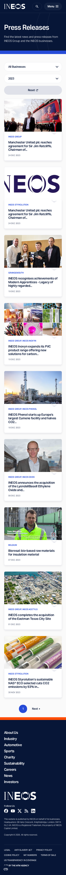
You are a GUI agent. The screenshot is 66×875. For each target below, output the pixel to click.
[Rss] (26, 811)
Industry (10, 738)
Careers (10, 769)
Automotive (13, 745)
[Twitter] (20, 811)
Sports (9, 751)
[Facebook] (6, 811)
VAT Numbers (30, 855)
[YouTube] (13, 811)
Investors (11, 782)
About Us (11, 732)
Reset (31, 90)
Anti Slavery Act (23, 850)
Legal (7, 850)
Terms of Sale (48, 855)
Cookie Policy (11, 855)
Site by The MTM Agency (16, 865)
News (8, 775)
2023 (11, 78)
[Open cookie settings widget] (6, 869)
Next (37, 709)
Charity (9, 757)
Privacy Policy (44, 850)
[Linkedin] (33, 811)
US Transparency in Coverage (20, 860)
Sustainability (14, 763)
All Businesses (16, 67)
